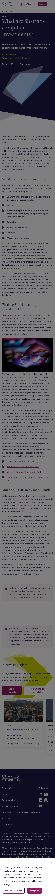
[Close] (51, 862)
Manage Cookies (13, 890)
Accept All (34, 890)
